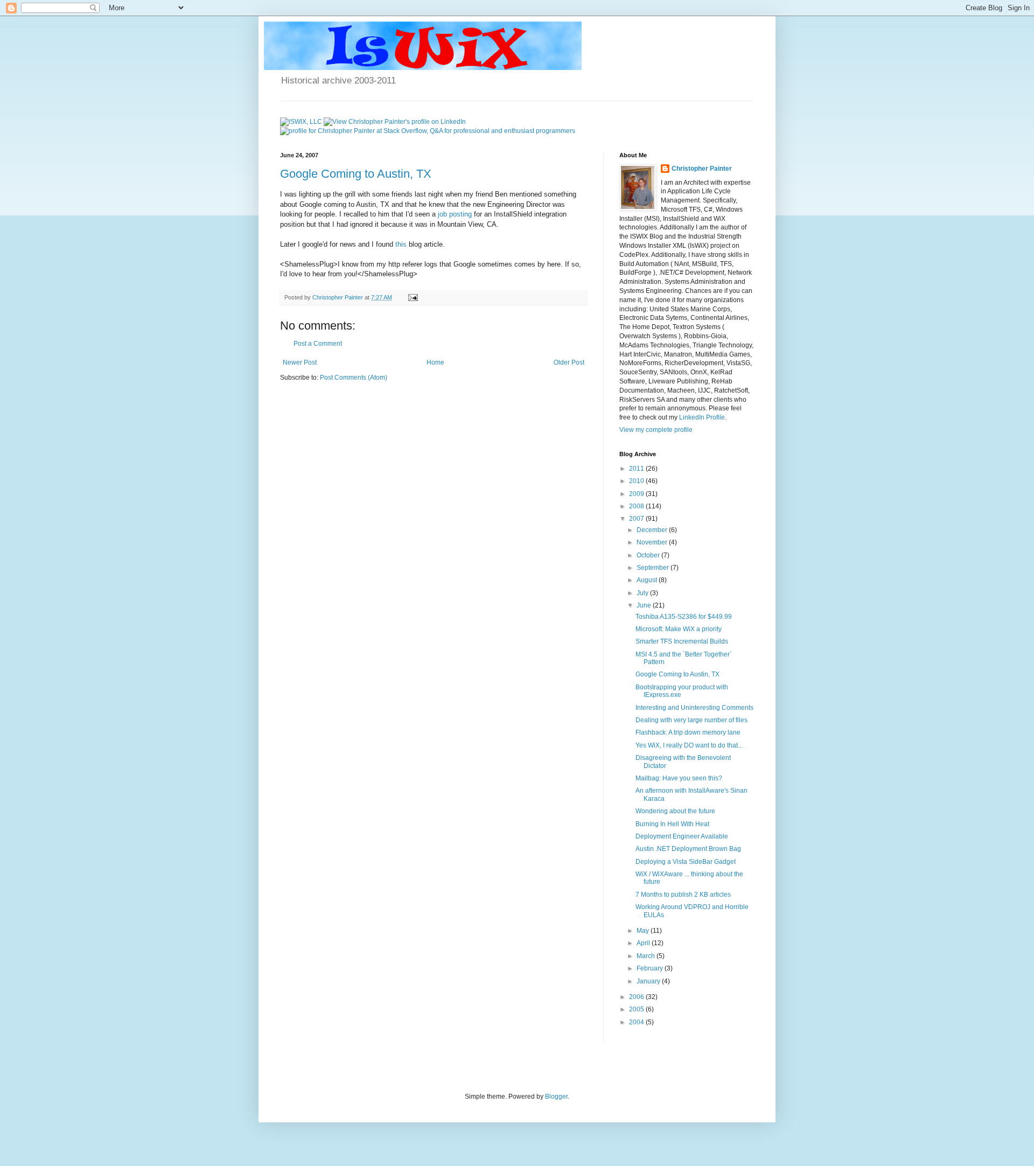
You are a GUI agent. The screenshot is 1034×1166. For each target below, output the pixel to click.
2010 (637, 481)
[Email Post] (413, 297)
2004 (637, 1022)
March (646, 956)
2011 (637, 468)
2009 (637, 494)
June (645, 605)
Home (435, 362)
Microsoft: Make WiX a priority (678, 629)
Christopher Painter (702, 168)
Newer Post (300, 362)
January (649, 981)
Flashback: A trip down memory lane (687, 732)
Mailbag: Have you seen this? (678, 778)
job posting (455, 214)
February (651, 968)
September (653, 567)
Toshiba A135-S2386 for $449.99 (683, 616)
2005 (637, 1009)
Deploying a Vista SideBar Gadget (685, 861)
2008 (637, 506)
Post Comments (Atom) (353, 377)
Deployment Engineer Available (681, 836)
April (644, 943)
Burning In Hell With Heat (672, 824)
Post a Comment (318, 343)
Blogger (556, 1096)
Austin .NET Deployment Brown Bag (688, 849)
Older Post (569, 362)
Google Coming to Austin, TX (355, 173)
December (653, 530)
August (648, 580)
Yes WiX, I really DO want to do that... (689, 745)
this (401, 244)
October (649, 555)
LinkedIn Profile (702, 417)
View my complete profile (656, 430)
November (653, 542)
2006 (637, 997)
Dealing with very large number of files (691, 720)
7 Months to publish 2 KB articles (683, 894)
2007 (637, 518)
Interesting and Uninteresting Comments (694, 707)
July (643, 593)
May (644, 930)
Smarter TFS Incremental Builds (681, 641)
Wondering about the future (675, 811)
